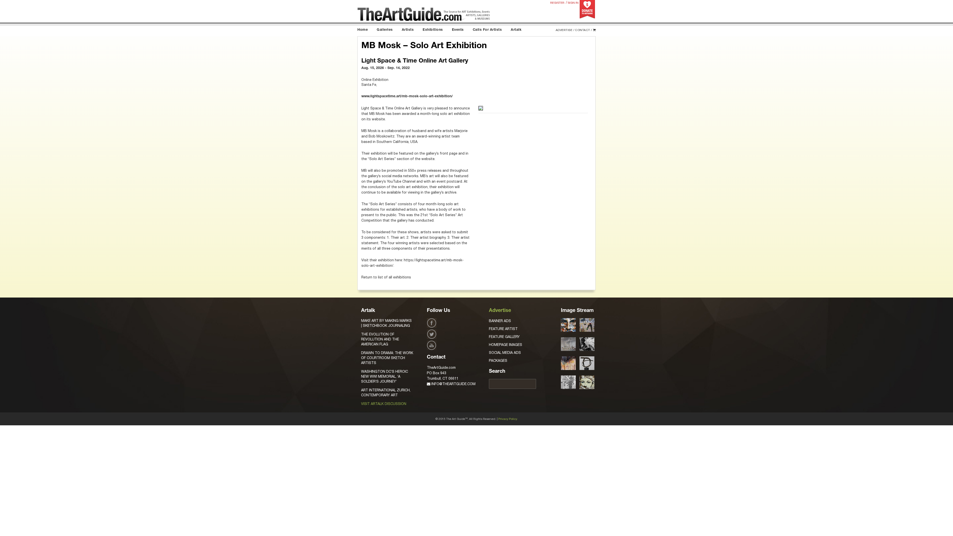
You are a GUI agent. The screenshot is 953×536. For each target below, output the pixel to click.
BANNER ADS (500, 321)
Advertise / (565, 30)
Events (458, 30)
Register (557, 2)
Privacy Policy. (508, 419)
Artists (408, 30)
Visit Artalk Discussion (383, 404)
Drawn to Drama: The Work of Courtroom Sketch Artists (387, 358)
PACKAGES (498, 361)
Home (362, 30)
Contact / (583, 30)
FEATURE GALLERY (504, 337)
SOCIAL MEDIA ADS (505, 353)
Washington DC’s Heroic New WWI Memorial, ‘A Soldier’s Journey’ (384, 376)
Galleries (385, 30)
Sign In (573, 2)
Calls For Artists (487, 30)
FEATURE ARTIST (503, 329)
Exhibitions (433, 30)
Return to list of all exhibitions (386, 277)
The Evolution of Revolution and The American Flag (380, 339)
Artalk (516, 30)
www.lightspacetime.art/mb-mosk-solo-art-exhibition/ (407, 96)
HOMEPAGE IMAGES (505, 345)
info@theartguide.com (453, 384)
